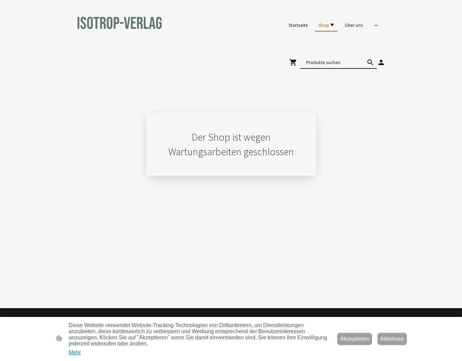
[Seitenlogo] (126, 42)
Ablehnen (392, 339)
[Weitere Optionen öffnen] (376, 25)
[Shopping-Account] (381, 62)
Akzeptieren (354, 339)
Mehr (75, 352)
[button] (370, 62)
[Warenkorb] (294, 62)
